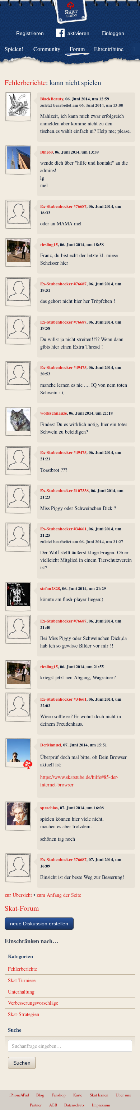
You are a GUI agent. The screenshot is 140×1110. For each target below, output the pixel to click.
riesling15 (49, 244)
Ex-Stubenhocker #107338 (64, 491)
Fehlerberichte (25, 82)
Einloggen (113, 33)
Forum (77, 48)
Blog (40, 1095)
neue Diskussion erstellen (39, 923)
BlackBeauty (51, 99)
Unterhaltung (21, 991)
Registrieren (30, 33)
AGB (53, 1105)
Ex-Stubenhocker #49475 (63, 367)
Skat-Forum (22, 908)
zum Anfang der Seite (59, 894)
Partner (36, 1105)
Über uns (123, 1095)
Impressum (101, 1105)
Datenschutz (74, 1105)
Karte (77, 1095)
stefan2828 (50, 588)
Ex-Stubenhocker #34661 (63, 529)
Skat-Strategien (23, 1014)
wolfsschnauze (53, 413)
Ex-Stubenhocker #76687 (63, 206)
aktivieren (78, 33)
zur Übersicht (18, 894)
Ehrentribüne (108, 48)
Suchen (22, 1063)
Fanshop (59, 1095)
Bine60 (46, 152)
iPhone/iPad (19, 1095)
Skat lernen (99, 1095)
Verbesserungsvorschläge (33, 1002)
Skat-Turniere (22, 980)
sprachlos (49, 808)
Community (46, 48)
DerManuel (50, 745)
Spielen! (14, 48)
